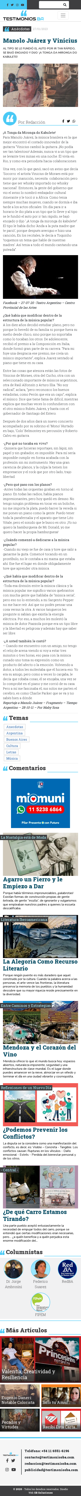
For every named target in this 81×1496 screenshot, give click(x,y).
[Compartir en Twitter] (68, 121)
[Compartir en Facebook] (63, 121)
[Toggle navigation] (63, 15)
